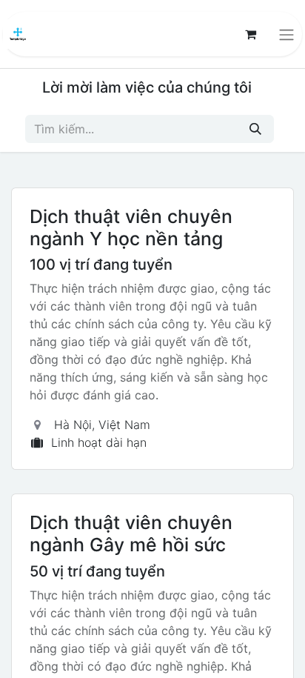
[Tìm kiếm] (255, 129)
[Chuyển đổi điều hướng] (286, 34)
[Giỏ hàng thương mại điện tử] (250, 34)
